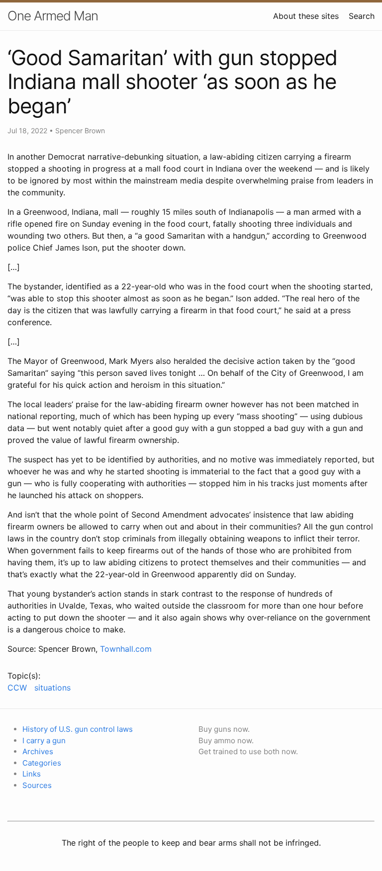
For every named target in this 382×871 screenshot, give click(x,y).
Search (362, 16)
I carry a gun (44, 740)
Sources (37, 785)
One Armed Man (52, 15)
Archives (37, 751)
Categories (41, 763)
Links (31, 774)
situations (52, 688)
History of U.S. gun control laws (77, 729)
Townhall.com (126, 649)
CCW (17, 688)
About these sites (306, 16)
